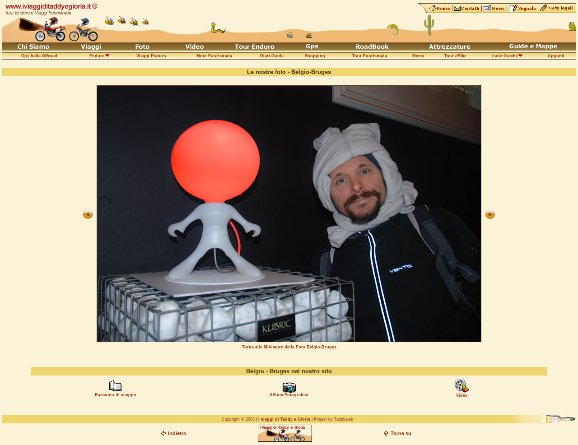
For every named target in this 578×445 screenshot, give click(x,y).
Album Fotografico (289, 395)
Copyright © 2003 (238, 419)
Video (462, 395)
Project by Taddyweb (333, 419)
